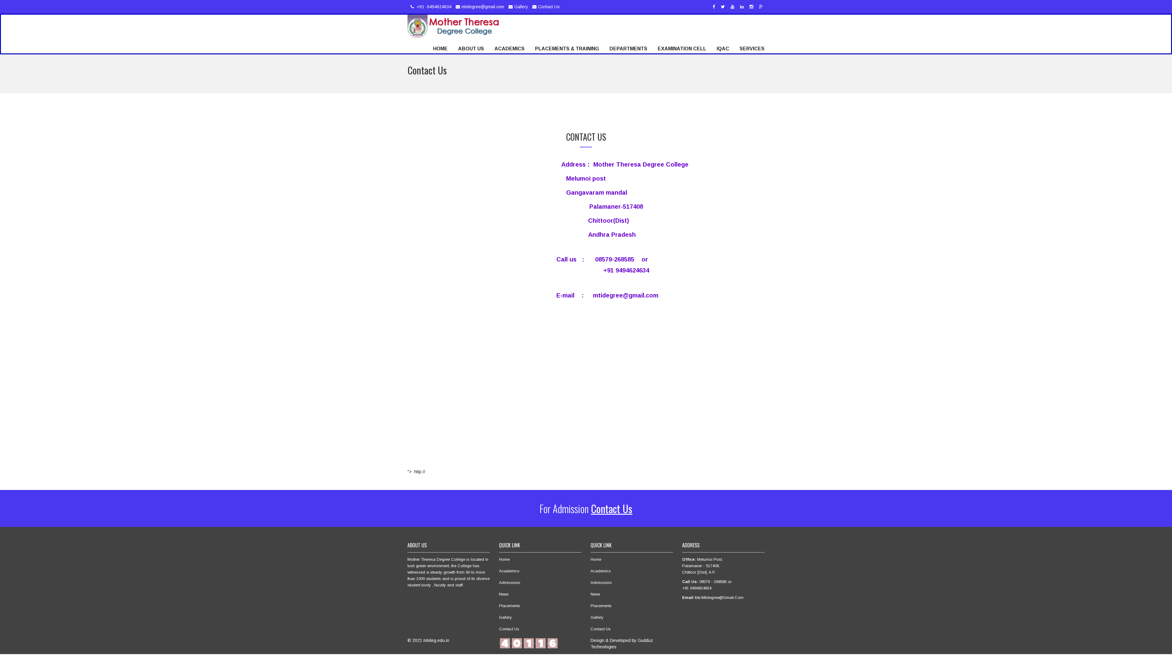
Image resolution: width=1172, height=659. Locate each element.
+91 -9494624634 (433, 6)
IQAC (723, 48)
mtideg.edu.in (436, 640)
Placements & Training (567, 48)
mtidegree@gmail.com (482, 6)
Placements (509, 605)
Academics (509, 48)
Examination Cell (682, 48)
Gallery (521, 6)
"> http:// (416, 471)
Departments (628, 48)
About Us (471, 48)
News (504, 594)
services (752, 48)
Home (440, 48)
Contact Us (549, 6)
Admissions (509, 582)
